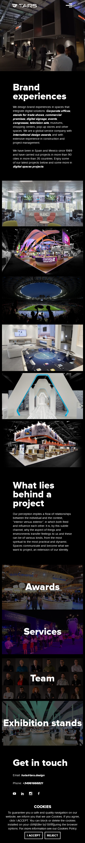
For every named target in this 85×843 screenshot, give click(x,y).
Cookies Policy (67, 828)
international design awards (32, 135)
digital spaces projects (28, 167)
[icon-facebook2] (38, 794)
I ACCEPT (33, 835)
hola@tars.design (32, 775)
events (52, 119)
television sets (39, 123)
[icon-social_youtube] (15, 794)
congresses (20, 123)
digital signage (36, 119)
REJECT (52, 835)
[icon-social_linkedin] (23, 794)
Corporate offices (58, 111)
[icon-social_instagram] (31, 794)
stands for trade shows (28, 115)
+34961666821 (33, 783)
